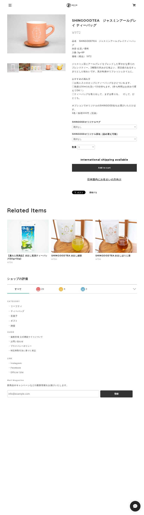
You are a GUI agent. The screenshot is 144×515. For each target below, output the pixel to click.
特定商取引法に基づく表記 (23, 350)
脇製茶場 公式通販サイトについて (27, 337)
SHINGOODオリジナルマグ (86, 122)
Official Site (17, 372)
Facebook (16, 368)
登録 (116, 394)
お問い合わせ (17, 341)
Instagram (16, 363)
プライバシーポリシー (21, 346)
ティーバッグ (17, 311)
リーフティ (16, 306)
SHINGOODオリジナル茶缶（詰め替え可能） (95, 134)
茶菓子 (14, 316)
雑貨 (13, 325)
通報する (93, 192)
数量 (74, 147)
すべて (18, 289)
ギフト (14, 320)
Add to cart (104, 168)
